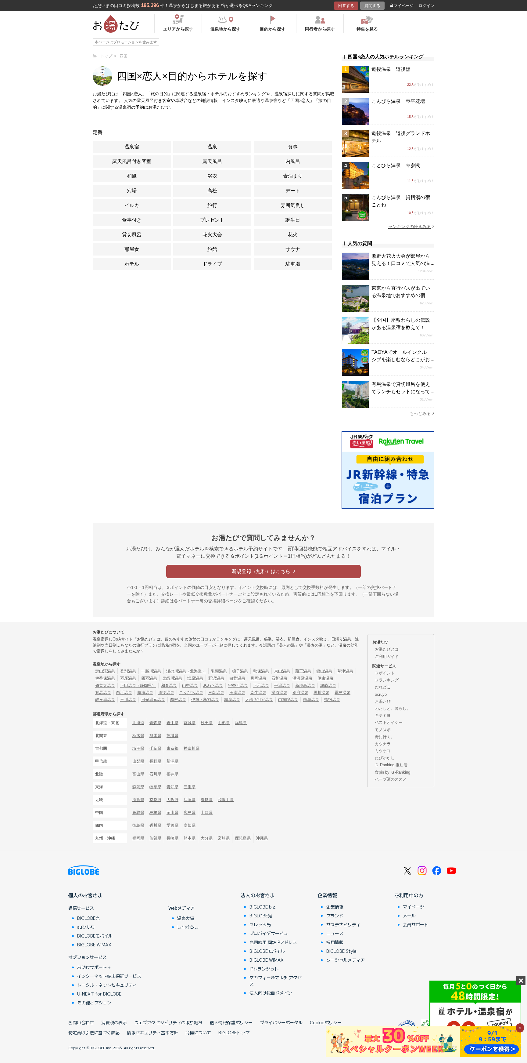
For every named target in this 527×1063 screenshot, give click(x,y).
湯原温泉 (279, 692)
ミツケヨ (383, 751)
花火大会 (212, 234)
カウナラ (383, 744)
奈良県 (207, 799)
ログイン (426, 5)
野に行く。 (385, 737)
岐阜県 (155, 787)
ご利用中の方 (408, 895)
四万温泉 (149, 678)
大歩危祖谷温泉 (259, 699)
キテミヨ (383, 715)
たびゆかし (385, 758)
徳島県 (138, 825)
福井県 (172, 774)
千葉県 (155, 748)
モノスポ (383, 729)
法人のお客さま (258, 895)
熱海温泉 (311, 699)
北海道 (138, 722)
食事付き (132, 220)
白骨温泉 (237, 678)
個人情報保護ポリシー (231, 1022)
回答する (346, 5)
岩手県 (172, 722)
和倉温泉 (169, 685)
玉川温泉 (128, 699)
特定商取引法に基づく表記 (94, 1032)
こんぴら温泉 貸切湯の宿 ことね (402, 201)
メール (409, 915)
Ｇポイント (385, 673)
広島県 (189, 812)
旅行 (212, 205)
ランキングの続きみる (409, 226)
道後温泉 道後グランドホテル (400, 137)
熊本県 (189, 838)
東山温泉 (282, 671)
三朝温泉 (216, 692)
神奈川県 (191, 748)
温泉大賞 (185, 918)
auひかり (86, 927)
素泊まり (293, 176)
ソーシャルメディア (345, 960)
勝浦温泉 (145, 692)
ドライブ (212, 264)
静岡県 (138, 787)
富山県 (138, 774)
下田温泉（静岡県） (138, 685)
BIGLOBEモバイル (95, 936)
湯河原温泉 (302, 678)
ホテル (131, 264)
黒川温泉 (321, 692)
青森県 (155, 722)
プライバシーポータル (281, 1022)
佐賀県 (155, 838)
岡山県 (172, 812)
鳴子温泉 (240, 671)
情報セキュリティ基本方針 (152, 1032)
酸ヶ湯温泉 (105, 699)
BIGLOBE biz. (262, 907)
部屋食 (131, 249)
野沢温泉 (216, 678)
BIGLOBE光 (88, 918)
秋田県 (207, 722)
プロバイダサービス (268, 933)
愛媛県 (172, 825)
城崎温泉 (328, 685)
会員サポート (415, 924)
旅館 (212, 249)
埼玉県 (138, 748)
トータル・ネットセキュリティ (107, 985)
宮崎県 (224, 838)
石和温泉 (279, 678)
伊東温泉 (325, 678)
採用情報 (334, 942)
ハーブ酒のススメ (391, 779)
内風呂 (292, 161)
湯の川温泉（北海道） (186, 671)
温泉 (212, 146)
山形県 (224, 722)
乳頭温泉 (219, 671)
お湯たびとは (387, 649)
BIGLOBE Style (341, 951)
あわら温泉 (213, 685)
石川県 (155, 774)
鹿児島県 (243, 838)
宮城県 (189, 722)
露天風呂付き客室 (131, 161)
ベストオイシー (389, 722)
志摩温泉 (232, 699)
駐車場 (292, 264)
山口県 (207, 812)
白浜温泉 (124, 692)
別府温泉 (300, 692)
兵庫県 (189, 799)
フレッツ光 (260, 924)
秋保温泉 (261, 671)
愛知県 (172, 787)
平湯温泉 (282, 685)
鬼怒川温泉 (172, 678)
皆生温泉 (258, 692)
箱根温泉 (178, 699)
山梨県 (138, 761)
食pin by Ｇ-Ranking (392, 772)
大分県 (207, 838)
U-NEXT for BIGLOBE (99, 994)
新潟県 (172, 761)
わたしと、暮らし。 (392, 708)
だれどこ (383, 687)
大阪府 (172, 799)
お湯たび (383, 701)
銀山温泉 (324, 671)
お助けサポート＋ (94, 967)
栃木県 (138, 735)
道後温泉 (166, 692)
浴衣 (212, 176)
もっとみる (420, 413)
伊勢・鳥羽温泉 (205, 699)
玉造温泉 (237, 692)
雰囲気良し (293, 205)
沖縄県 (262, 838)
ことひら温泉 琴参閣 (395, 165)
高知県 (189, 825)
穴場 (132, 190)
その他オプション (94, 1003)
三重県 (189, 787)
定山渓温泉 (105, 671)
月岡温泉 (258, 678)
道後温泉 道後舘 (390, 69)
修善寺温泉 (105, 685)
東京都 (172, 748)
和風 (132, 176)
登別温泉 (128, 671)
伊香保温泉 (105, 678)
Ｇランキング (387, 680)
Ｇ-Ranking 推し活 (391, 765)
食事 (293, 146)
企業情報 (327, 895)
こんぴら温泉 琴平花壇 (398, 101)
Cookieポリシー (326, 1022)
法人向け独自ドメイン (270, 993)
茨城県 (172, 735)
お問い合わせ (81, 1022)
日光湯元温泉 (153, 699)
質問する (372, 5)
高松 (212, 190)
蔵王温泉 (303, 671)
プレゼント (212, 220)
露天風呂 (212, 161)
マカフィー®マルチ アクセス (275, 980)
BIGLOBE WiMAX (94, 944)
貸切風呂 (132, 234)
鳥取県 (138, 812)
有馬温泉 (103, 692)
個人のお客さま (85, 895)
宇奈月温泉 (238, 685)
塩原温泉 (195, 678)
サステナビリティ (343, 924)
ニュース (334, 933)
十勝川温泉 (151, 671)
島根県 (155, 812)
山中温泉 (190, 685)
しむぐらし (188, 927)
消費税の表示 (114, 1022)
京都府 (155, 799)
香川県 (155, 825)
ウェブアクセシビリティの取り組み (168, 1022)
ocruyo (381, 694)
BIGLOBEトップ (233, 1032)
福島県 (241, 722)
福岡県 (138, 838)
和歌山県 (226, 799)
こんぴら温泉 (191, 692)
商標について (198, 1032)
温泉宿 (131, 146)
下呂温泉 (261, 685)
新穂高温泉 (305, 685)
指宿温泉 (332, 699)
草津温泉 (345, 671)
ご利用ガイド (387, 656)
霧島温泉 (342, 692)
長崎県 (172, 838)
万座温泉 (128, 678)
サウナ (292, 249)
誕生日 (292, 220)
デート (292, 190)
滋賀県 (138, 799)
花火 (293, 234)
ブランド (334, 915)
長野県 (155, 761)
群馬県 (155, 735)
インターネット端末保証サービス (109, 976)
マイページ (404, 5)
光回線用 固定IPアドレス (273, 942)
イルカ (131, 205)
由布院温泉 (288, 699)
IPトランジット (264, 969)
